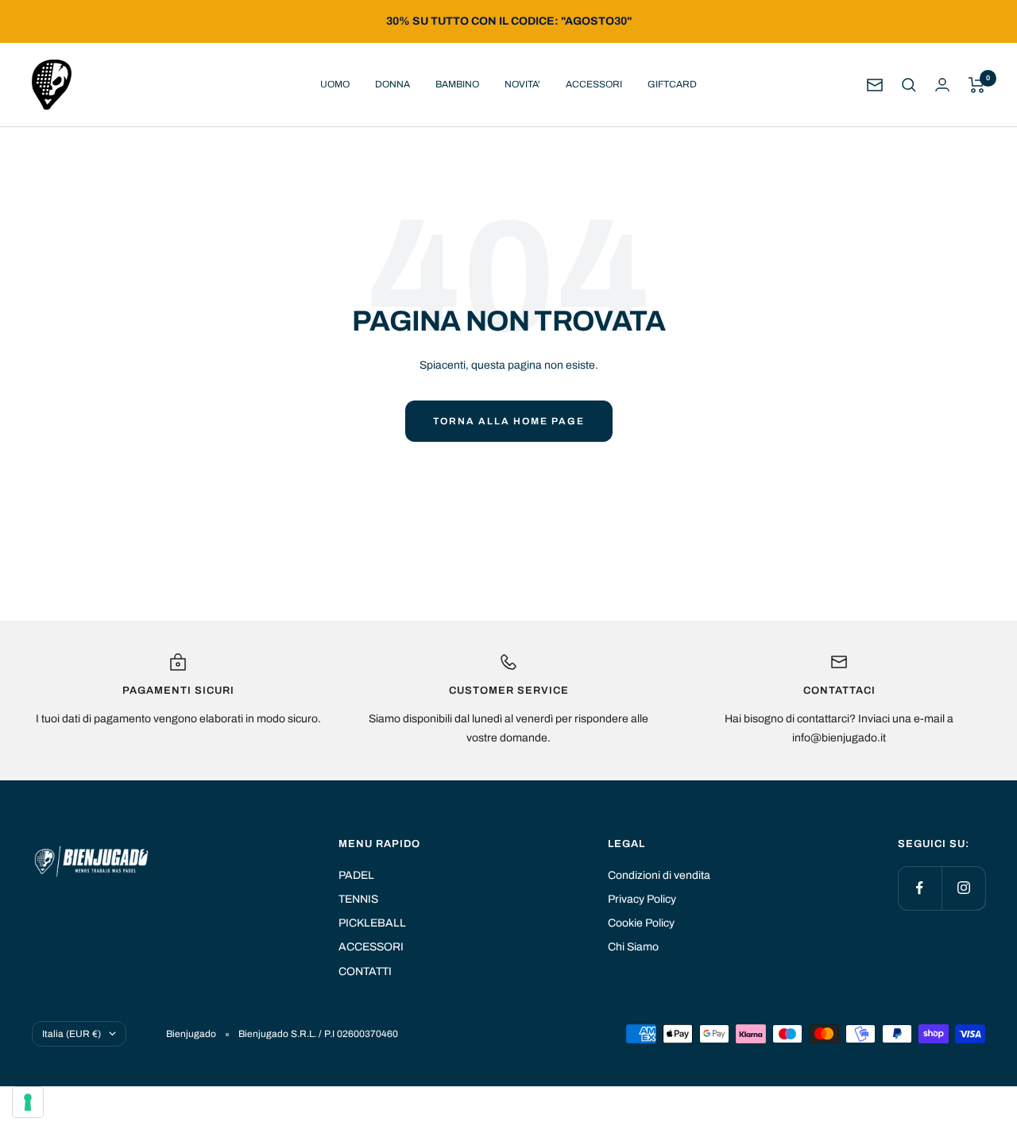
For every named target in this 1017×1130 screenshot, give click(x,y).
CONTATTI (365, 971)
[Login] (942, 84)
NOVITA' (522, 84)
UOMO (335, 84)
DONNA (392, 84)
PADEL (356, 875)
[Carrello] (977, 85)
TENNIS (358, 899)
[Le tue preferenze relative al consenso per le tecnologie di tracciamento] (28, 1102)
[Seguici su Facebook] (920, 888)
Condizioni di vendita (659, 875)
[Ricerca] (909, 85)
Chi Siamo (633, 947)
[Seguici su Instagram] (963, 888)
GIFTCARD (672, 84)
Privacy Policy (642, 899)
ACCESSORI (594, 84)
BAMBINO (457, 84)
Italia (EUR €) (71, 1033)
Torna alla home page (509, 421)
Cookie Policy (641, 923)
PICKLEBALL (372, 923)
